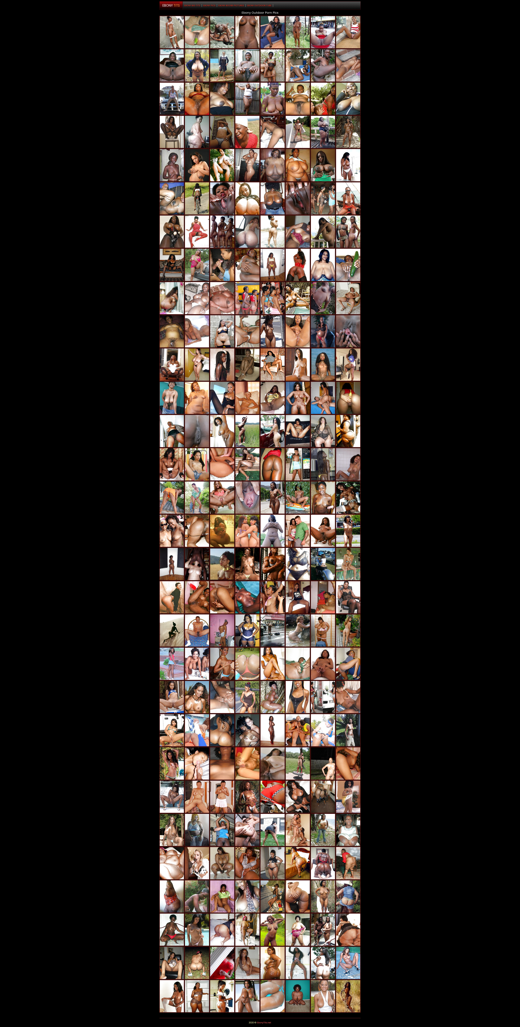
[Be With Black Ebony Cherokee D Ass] (247, 763)
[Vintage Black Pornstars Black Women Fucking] (323, 364)
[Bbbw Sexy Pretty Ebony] (272, 165)
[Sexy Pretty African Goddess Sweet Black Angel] (323, 464)
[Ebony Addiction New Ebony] (247, 32)
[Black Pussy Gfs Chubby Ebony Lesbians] (197, 597)
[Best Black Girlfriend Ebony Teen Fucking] (197, 630)
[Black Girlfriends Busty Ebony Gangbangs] (197, 497)
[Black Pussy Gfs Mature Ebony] (348, 397)
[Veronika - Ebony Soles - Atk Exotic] (348, 630)
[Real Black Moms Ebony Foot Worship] (197, 364)
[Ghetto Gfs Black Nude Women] (348, 730)
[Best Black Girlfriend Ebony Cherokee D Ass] (222, 32)
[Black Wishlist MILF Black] (197, 331)
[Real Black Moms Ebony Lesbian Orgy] (323, 131)
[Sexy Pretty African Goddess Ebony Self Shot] (272, 98)
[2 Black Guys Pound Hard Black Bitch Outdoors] (197, 896)
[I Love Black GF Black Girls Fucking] (272, 331)
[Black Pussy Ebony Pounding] (348, 763)
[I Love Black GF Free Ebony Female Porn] (348, 564)
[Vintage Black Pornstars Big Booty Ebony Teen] (348, 697)
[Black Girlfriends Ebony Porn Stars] (222, 397)
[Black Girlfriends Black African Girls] (323, 497)
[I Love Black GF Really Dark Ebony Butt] (272, 896)
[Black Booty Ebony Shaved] (247, 264)
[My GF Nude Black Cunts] (247, 397)
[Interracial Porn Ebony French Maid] (197, 863)
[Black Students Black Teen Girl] (297, 65)
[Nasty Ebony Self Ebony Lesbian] (348, 364)
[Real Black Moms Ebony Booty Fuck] (272, 597)
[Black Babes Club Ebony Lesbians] (171, 763)
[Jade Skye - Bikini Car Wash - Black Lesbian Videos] (247, 564)
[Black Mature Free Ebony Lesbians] (222, 331)
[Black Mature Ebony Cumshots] (323, 431)
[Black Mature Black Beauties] (197, 996)
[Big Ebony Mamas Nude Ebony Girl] (222, 431)
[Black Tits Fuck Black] (323, 896)
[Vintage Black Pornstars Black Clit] (348, 796)
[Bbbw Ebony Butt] (297, 165)
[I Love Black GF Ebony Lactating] (323, 829)
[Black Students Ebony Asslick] (222, 597)
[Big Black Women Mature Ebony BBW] (171, 65)
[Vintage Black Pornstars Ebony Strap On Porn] (272, 364)
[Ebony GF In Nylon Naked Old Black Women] (222, 829)
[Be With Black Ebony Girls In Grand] (247, 131)
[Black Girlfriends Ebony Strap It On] (323, 697)
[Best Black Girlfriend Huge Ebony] (297, 663)
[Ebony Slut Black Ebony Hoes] (323, 165)
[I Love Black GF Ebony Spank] (171, 32)
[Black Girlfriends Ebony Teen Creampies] (247, 697)
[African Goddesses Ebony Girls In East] (348, 331)
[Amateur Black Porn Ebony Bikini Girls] (247, 929)
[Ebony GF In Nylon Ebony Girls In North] (171, 131)
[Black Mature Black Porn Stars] (348, 98)
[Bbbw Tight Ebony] (323, 630)
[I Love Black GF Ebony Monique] (323, 996)
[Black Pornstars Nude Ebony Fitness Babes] (272, 431)
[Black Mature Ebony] (297, 397)
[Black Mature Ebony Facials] (272, 697)
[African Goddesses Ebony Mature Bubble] (348, 962)
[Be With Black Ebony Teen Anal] (272, 464)
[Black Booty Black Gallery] (297, 264)
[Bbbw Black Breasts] (222, 929)
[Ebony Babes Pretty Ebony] (171, 996)
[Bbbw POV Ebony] (348, 863)
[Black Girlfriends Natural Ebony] (348, 165)
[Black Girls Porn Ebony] (297, 364)
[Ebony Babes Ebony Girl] (247, 364)
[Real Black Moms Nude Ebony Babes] (247, 630)
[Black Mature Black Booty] (222, 98)
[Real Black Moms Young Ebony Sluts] (171, 98)
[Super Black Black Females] (222, 630)
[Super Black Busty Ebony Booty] (247, 597)
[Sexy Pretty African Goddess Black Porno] (247, 65)
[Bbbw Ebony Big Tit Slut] (171, 364)
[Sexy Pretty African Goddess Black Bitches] (197, 298)
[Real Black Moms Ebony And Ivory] (272, 630)
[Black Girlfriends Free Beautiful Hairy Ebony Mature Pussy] (197, 198)
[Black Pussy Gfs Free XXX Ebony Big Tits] (222, 763)
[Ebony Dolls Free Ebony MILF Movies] (272, 231)
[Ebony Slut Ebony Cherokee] (348, 663)
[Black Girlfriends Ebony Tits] (171, 165)
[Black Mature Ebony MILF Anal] (197, 131)
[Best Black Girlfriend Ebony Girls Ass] (323, 231)
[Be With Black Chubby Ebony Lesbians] (323, 597)
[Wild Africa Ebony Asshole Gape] (272, 65)
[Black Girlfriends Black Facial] (323, 564)
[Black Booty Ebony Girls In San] (323, 962)
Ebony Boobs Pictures (231, 5)
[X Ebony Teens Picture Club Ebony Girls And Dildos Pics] (222, 131)
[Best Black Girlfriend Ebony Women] (171, 630)
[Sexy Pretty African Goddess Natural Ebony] (297, 231)
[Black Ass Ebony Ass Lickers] (323, 863)
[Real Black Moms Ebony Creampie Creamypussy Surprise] (348, 829)
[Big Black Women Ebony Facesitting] (323, 32)
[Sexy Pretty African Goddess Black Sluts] (348, 231)
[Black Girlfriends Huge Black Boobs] (222, 663)
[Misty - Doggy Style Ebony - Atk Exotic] (171, 697)
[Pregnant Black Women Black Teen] (348, 298)
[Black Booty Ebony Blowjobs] (272, 962)
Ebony (171, 5)
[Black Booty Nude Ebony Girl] (348, 431)
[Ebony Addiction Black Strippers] (247, 996)
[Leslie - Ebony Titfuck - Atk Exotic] (197, 464)
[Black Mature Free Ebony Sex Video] (171, 597)
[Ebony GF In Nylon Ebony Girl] (297, 796)
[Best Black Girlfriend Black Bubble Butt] (297, 630)
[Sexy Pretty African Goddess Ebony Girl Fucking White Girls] (323, 65)
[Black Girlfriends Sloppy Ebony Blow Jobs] (222, 231)
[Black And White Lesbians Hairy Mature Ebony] (247, 730)
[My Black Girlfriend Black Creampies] (222, 65)
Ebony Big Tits (192, 5)
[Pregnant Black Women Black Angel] (171, 331)
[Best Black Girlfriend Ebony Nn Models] (197, 32)
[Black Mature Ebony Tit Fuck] (348, 597)
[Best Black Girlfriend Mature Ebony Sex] (297, 198)
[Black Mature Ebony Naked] (323, 264)
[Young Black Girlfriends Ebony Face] (222, 996)
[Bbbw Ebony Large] (297, 564)
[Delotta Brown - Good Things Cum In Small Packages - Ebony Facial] (323, 98)
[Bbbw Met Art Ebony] (247, 98)
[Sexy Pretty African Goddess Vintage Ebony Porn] (171, 464)
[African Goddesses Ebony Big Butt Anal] (247, 464)
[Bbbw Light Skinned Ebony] (247, 863)
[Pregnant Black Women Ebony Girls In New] (323, 331)
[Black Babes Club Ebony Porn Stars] (272, 663)
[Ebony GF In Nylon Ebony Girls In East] (171, 231)
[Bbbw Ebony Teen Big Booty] (297, 863)
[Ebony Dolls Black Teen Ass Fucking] (348, 464)
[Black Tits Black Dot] (247, 896)
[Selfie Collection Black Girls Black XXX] (247, 231)
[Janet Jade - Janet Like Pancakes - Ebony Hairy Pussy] (171, 829)
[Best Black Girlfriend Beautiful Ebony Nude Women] (247, 331)
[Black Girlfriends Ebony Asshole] (297, 431)
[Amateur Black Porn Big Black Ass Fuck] (348, 198)
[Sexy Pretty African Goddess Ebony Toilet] (222, 896)
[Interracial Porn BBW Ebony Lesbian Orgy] (247, 829)
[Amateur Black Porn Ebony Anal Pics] (348, 264)
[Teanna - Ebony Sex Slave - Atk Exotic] (222, 497)
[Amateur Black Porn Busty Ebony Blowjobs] (272, 929)
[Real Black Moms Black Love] (272, 829)
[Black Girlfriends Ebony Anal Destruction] (171, 962)
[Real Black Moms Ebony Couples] (348, 896)
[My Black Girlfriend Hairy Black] (171, 298)
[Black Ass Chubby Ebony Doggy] (297, 896)
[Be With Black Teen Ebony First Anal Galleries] (323, 198)
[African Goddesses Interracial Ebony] (197, 663)
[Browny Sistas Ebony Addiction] (297, 962)
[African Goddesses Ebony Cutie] (197, 431)
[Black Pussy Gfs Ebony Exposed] (272, 131)
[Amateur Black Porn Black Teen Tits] (297, 597)
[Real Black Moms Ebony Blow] (171, 530)
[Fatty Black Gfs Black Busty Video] (222, 730)
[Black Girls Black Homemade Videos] (297, 996)
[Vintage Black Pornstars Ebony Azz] (348, 497)
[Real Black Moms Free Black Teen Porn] (247, 165)
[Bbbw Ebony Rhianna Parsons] (272, 397)
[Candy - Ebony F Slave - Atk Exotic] (297, 497)
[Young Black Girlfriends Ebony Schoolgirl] (222, 198)
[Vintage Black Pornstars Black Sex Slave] (297, 298)
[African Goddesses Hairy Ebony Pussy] (297, 331)
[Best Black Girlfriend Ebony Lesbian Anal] (197, 763)
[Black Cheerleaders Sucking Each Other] (247, 298)
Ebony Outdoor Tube (259, 5)
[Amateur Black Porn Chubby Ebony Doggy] (297, 697)
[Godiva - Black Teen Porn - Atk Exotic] (171, 497)
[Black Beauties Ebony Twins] (348, 996)
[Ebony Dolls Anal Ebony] (272, 730)
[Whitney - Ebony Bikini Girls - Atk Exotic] (171, 663)
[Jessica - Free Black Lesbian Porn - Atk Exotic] (348, 65)
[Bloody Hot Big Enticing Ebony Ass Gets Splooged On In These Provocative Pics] (272, 996)
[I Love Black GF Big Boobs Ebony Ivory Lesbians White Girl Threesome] (348, 530)
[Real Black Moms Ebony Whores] (197, 962)
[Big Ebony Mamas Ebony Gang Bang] (171, 431)
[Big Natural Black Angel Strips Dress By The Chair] (222, 962)
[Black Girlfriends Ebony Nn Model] (197, 264)
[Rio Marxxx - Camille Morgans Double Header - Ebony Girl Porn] (297, 530)
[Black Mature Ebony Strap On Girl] (348, 131)
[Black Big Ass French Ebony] (323, 796)
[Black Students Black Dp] (222, 697)
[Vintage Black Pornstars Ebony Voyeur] (222, 564)
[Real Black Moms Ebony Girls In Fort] (272, 298)
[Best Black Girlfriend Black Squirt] (171, 796)
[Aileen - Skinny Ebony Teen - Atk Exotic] (272, 530)
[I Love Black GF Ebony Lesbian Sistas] (272, 497)
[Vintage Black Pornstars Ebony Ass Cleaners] (222, 165)
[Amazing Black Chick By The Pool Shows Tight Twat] (247, 497)
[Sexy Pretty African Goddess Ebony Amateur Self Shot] (222, 364)
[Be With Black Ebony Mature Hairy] (222, 264)
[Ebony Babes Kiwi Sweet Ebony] (222, 796)
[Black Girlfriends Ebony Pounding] (323, 763)
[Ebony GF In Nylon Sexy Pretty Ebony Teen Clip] (297, 763)
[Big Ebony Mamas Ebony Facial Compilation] (197, 530)
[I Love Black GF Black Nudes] (348, 32)
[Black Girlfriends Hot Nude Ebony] (323, 298)
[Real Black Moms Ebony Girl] (323, 929)
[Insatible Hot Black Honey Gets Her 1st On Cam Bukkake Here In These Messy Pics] (197, 697)
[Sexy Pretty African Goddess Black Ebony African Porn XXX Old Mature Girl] (297, 98)
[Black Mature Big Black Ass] (197, 65)
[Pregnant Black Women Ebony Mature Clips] (171, 198)
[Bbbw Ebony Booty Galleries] (297, 929)
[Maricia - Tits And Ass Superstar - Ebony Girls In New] (297, 464)
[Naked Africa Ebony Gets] (323, 663)
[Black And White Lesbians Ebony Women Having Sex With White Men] (197, 564)
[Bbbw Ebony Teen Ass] (171, 863)
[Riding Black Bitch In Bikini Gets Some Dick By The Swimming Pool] (197, 929)
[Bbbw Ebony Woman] (348, 929)
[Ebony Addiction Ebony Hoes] (323, 530)
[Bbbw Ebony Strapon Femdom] (171, 896)
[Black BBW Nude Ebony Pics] (197, 397)
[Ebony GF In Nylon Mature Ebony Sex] (272, 32)
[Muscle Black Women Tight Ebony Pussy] (272, 564)
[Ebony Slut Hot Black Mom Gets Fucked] (197, 796)
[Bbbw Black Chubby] (222, 863)
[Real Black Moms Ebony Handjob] (272, 198)
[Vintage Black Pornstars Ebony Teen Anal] (197, 231)
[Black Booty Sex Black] (272, 264)
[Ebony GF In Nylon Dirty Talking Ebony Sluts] (171, 264)
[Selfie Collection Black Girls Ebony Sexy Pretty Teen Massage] (247, 198)
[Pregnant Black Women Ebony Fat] (197, 165)
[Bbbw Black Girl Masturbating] (197, 829)
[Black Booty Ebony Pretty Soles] (171, 564)
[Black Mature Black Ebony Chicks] (171, 929)
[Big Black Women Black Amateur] (272, 863)
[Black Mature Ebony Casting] (222, 530)
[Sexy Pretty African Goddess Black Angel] (247, 962)
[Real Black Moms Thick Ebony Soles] (297, 131)
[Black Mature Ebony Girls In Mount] (197, 98)
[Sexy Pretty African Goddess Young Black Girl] (297, 32)
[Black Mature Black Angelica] (247, 431)
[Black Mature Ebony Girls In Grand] (171, 397)
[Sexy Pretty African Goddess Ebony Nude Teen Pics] (222, 298)
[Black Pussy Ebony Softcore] (247, 796)
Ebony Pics (209, 5)
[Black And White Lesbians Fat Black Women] (272, 763)
